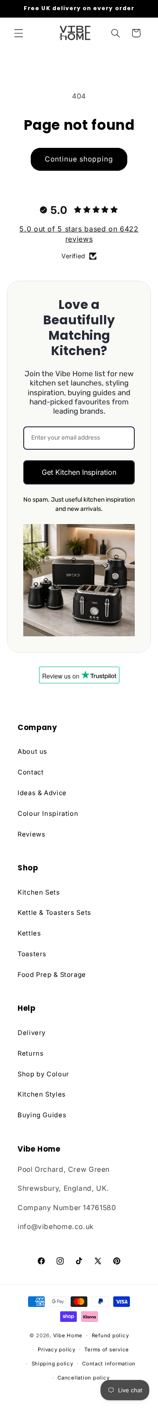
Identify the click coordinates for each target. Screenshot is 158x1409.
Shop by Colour (43, 1074)
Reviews (31, 834)
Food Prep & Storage (52, 975)
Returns (30, 1053)
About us (32, 752)
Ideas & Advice (42, 793)
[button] (18, 33)
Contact (30, 772)
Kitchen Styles (42, 1094)
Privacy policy (56, 1350)
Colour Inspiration (48, 814)
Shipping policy (52, 1364)
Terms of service (106, 1350)
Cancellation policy (83, 1378)
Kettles (29, 933)
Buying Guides (42, 1115)
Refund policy (110, 1335)
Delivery (32, 1033)
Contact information (109, 1364)
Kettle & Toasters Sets (54, 913)
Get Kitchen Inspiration (79, 472)
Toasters (32, 954)
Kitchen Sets (39, 892)
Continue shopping (79, 159)
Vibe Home (68, 1335)
